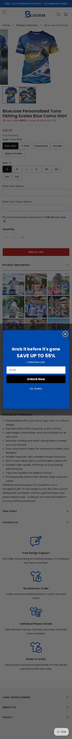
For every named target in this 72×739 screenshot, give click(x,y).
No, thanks (36, 388)
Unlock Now (36, 379)
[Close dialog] (65, 334)
